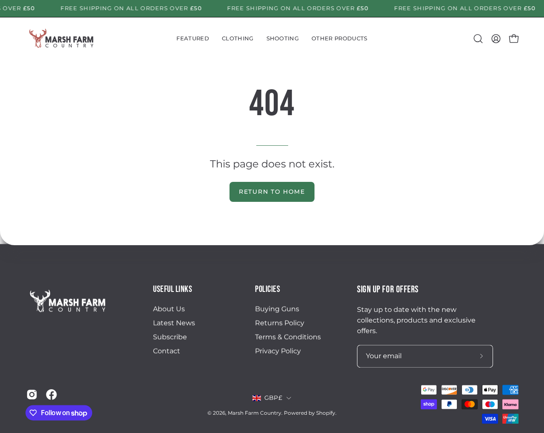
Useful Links (172, 289)
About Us (169, 309)
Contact (166, 351)
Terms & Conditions (288, 337)
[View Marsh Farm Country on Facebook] (51, 394)
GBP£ (273, 398)
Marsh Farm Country (254, 413)
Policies (267, 289)
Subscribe (170, 337)
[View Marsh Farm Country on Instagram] (32, 394)
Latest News (174, 323)
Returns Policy (279, 323)
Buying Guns (277, 309)
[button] (192, 38)
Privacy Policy (278, 351)
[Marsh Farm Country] (62, 39)
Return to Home (272, 191)
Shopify (325, 413)
